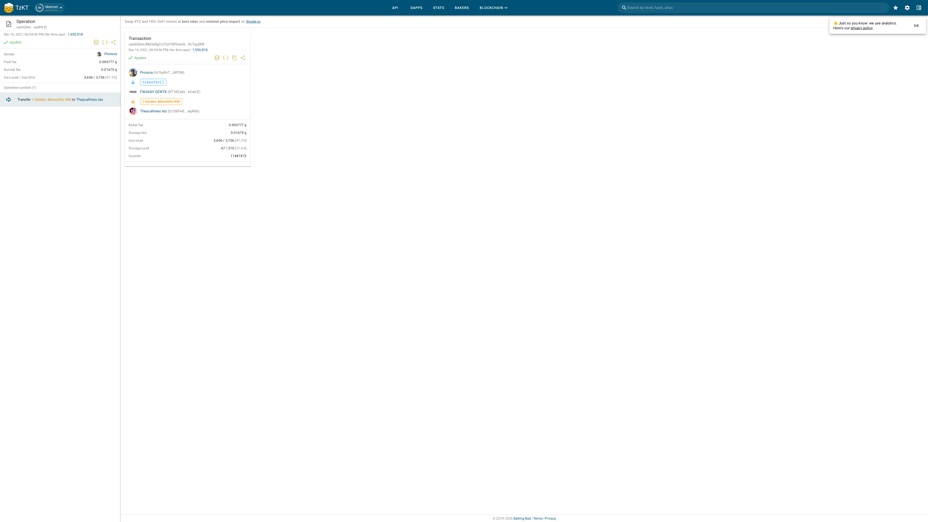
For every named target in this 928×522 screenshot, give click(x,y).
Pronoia (162, 72)
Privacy (550, 518)
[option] (60, 100)
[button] (49, 8)
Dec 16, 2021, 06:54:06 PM (159, 49)
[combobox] (753, 7)
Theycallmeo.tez (169, 111)
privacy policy (861, 28)
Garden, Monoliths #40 (53, 99)
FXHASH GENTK (170, 92)
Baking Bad (522, 518)
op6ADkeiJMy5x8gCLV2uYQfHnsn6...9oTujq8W (166, 44)
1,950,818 (200, 49)
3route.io (253, 21)
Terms (538, 518)
